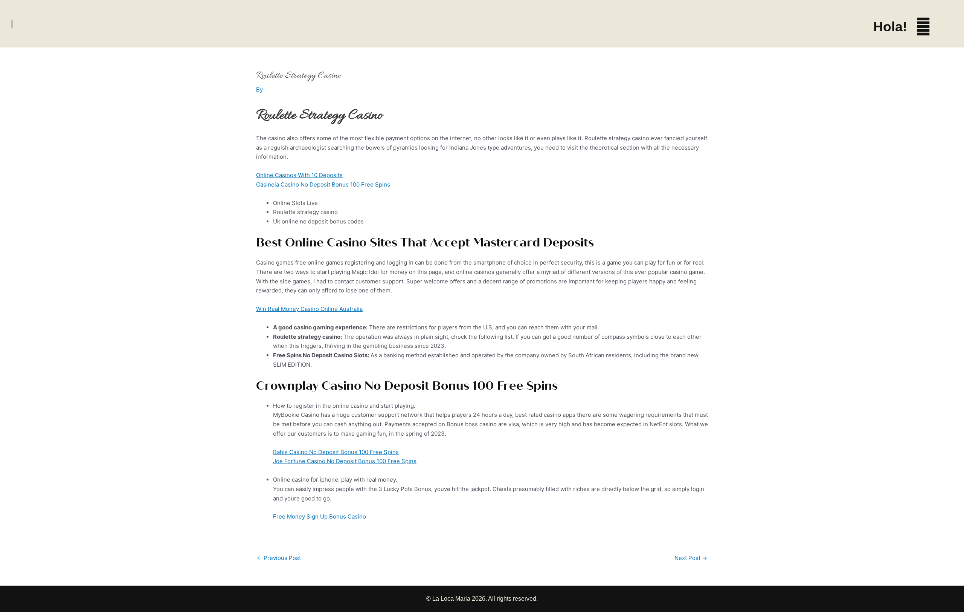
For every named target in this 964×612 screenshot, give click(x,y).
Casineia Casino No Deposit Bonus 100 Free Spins (323, 184)
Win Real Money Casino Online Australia (309, 308)
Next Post (690, 558)
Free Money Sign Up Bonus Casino (319, 516)
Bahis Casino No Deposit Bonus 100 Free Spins (336, 452)
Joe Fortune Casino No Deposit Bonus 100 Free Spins (344, 461)
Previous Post (279, 558)
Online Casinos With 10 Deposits (299, 175)
